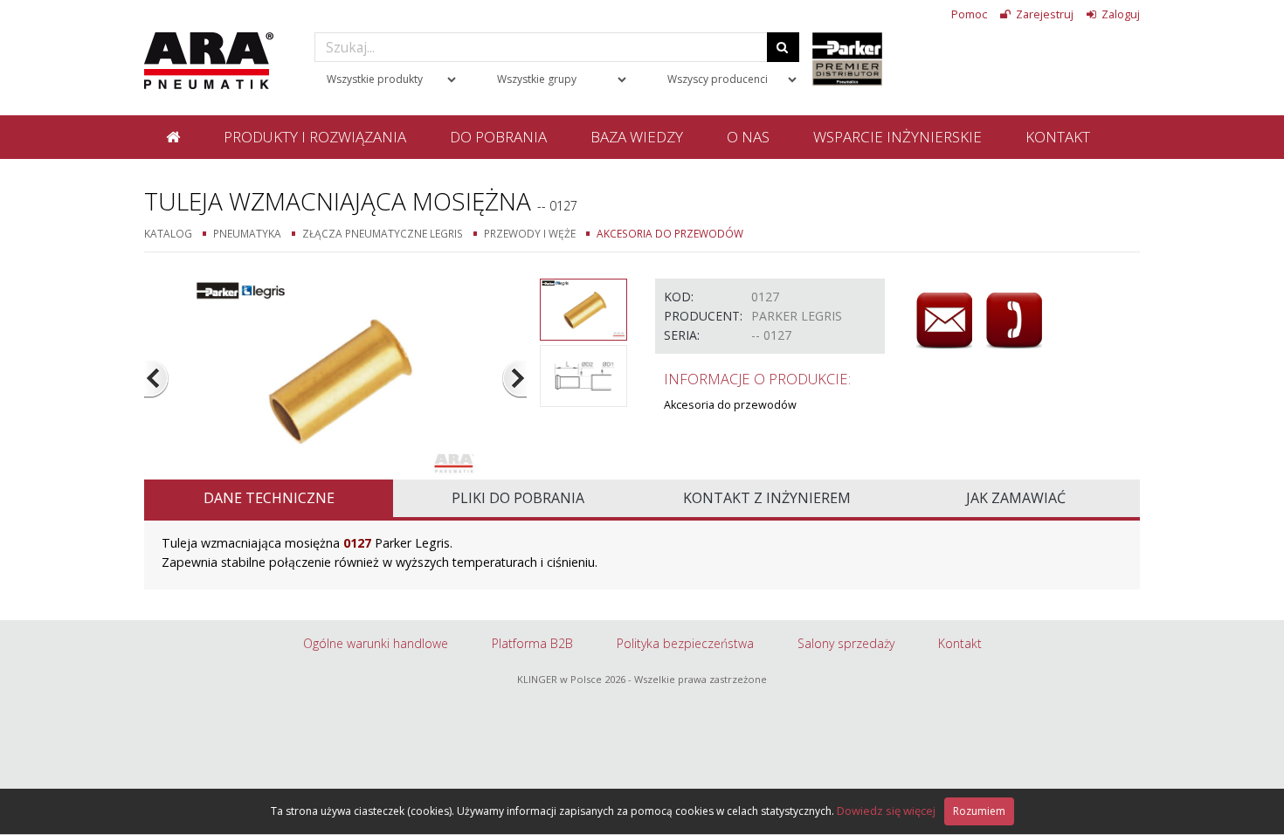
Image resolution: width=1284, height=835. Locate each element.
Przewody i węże (530, 233)
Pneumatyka (247, 233)
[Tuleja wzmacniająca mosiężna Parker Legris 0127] (336, 377)
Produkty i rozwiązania (315, 137)
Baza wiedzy (636, 137)
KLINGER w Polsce (559, 679)
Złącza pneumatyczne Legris (382, 233)
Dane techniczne (269, 497)
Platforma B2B (532, 643)
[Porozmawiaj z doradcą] (1014, 320)
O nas (748, 137)
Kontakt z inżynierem (767, 497)
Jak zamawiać (1016, 497)
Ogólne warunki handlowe (375, 643)
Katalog (168, 233)
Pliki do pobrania (518, 497)
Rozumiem (979, 811)
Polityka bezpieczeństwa (685, 643)
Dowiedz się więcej (886, 810)
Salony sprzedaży (845, 643)
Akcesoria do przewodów (670, 233)
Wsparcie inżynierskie (897, 137)
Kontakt (1057, 137)
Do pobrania (498, 137)
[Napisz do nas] (944, 320)
